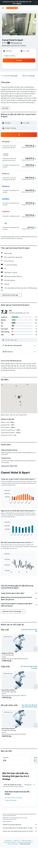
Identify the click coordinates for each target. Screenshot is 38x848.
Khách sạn (16, 840)
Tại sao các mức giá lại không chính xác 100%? (18, 831)
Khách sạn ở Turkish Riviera (25, 842)
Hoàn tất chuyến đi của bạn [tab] (13, 785)
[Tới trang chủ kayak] (12, 8)
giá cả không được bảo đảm (10, 819)
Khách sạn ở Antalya (10, 800)
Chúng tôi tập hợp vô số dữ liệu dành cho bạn (17, 828)
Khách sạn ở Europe (26, 840)
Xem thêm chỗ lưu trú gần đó (29, 630)
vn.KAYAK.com (8, 840)
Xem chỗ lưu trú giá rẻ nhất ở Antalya (29, 667)
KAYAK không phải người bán (12, 824)
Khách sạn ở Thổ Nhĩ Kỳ (10, 842)
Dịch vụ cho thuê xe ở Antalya (13, 798)
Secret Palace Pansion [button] (8, 690)
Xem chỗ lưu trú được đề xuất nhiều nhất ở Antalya (29, 706)
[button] (36, 3)
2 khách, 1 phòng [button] (9, 56)
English (19, 3)
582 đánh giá (18, 43)
